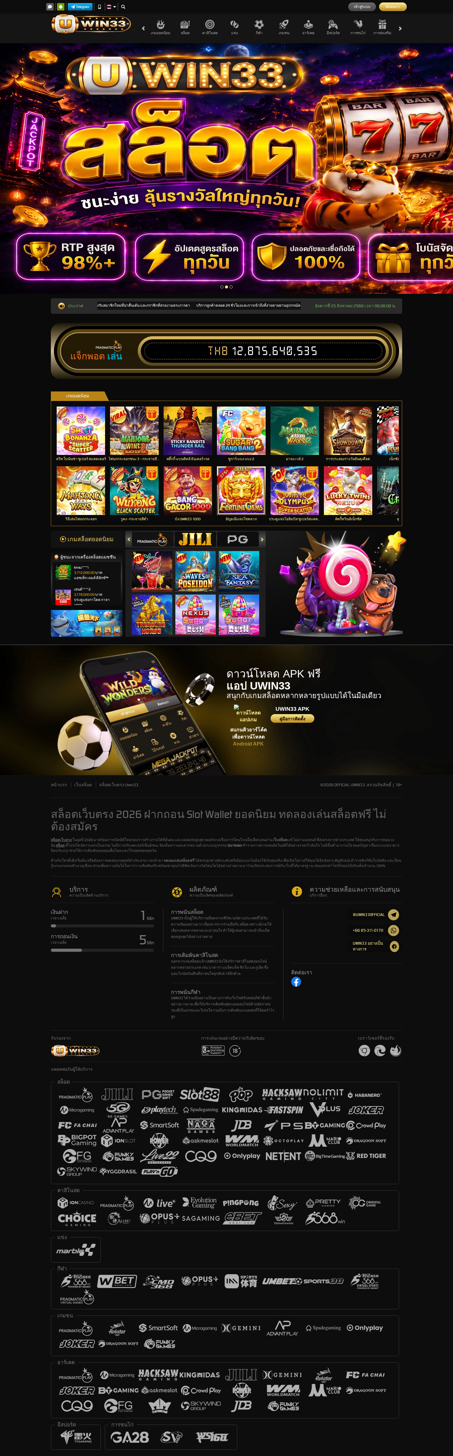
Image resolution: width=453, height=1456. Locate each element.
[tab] (153, 539)
